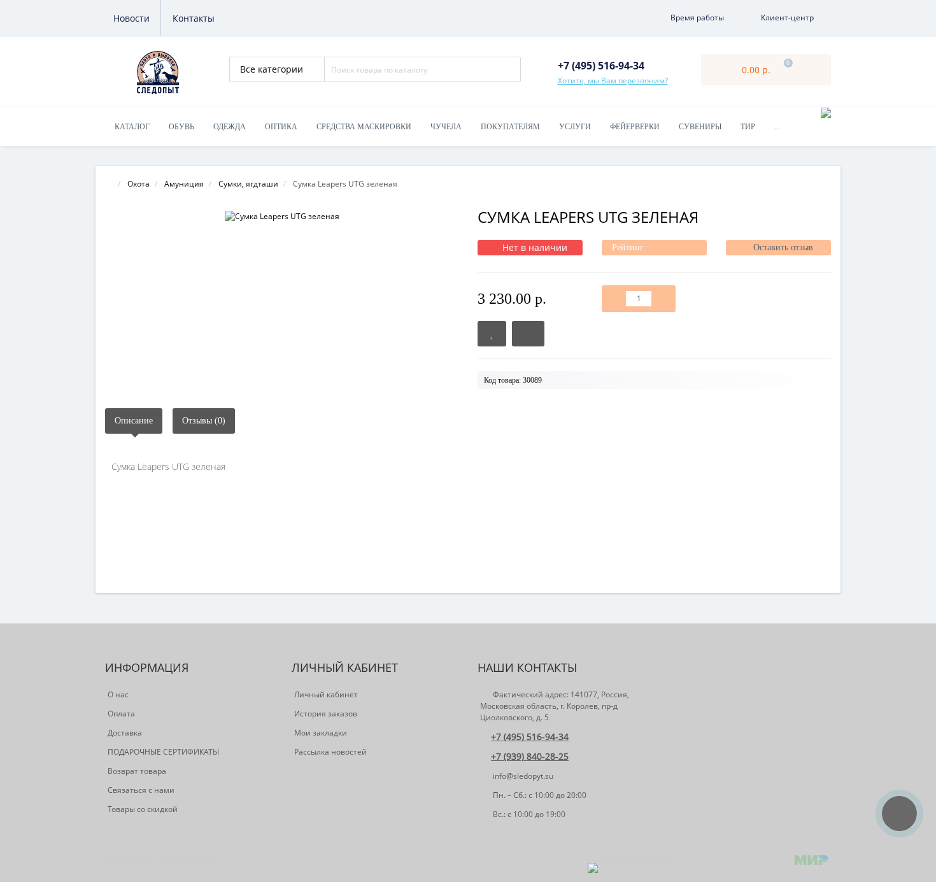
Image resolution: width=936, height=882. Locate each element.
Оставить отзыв (783, 247)
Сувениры (700, 126)
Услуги (575, 126)
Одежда (229, 126)
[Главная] (109, 183)
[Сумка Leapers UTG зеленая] (281, 216)
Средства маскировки (363, 126)
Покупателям (510, 126)
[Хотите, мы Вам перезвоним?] (899, 813)
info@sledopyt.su (522, 776)
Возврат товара (137, 770)
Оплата (121, 713)
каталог (132, 126)
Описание (134, 420)
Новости (131, 18)
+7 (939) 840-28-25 (530, 756)
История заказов (325, 713)
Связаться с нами (141, 790)
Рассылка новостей (330, 751)
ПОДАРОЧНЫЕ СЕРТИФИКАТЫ (163, 751)
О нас (118, 694)
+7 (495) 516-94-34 (530, 736)
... (777, 126)
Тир (748, 126)
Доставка (125, 732)
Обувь (181, 126)
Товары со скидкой (143, 809)
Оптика (281, 126)
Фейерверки (635, 126)
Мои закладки (320, 732)
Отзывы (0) (203, 420)
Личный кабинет (326, 694)
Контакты (194, 18)
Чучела (446, 126)
